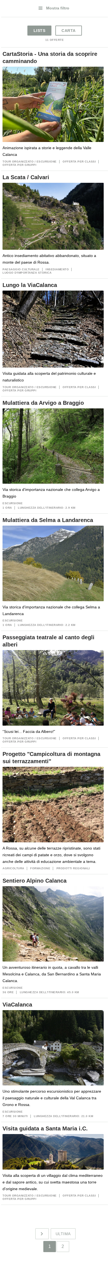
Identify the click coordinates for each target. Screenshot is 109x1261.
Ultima (63, 1234)
